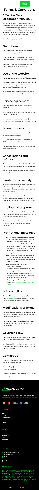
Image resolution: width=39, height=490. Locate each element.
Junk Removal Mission (17, 475)
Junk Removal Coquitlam (21, 471)
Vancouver (25, 476)
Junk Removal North (16, 476)
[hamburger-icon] (15, 4)
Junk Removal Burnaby (24, 470)
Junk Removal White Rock (20, 481)
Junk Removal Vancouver (19, 479)
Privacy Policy (9, 298)
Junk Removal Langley (18, 473)
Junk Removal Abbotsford (9, 470)
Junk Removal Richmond (22, 478)
